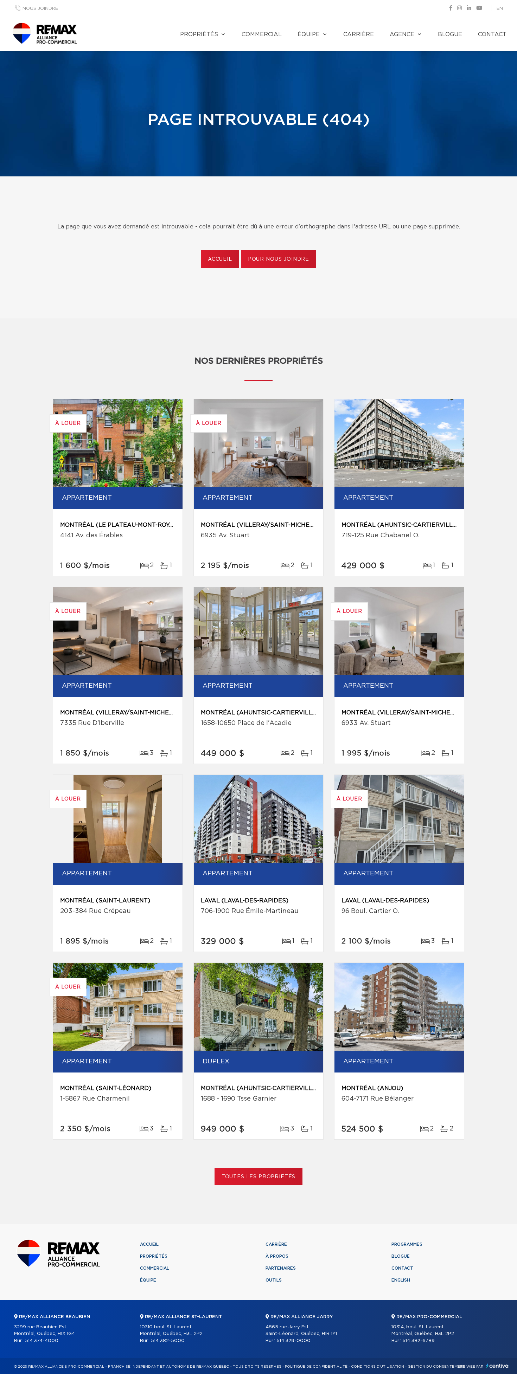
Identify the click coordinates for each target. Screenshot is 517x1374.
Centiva (497, 1365)
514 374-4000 (41, 1341)
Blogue (450, 34)
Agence (402, 34)
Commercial (262, 34)
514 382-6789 (418, 1341)
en (500, 8)
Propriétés (199, 34)
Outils (274, 1280)
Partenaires (281, 1268)
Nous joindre (40, 8)
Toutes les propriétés (259, 1176)
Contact (492, 34)
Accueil (220, 259)
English (400, 1280)
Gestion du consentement (436, 1366)
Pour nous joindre (278, 259)
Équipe (309, 34)
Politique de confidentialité (316, 1366)
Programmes (406, 1244)
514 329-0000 (293, 1341)
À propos (277, 1256)
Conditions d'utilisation (377, 1366)
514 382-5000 (168, 1341)
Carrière (358, 34)
